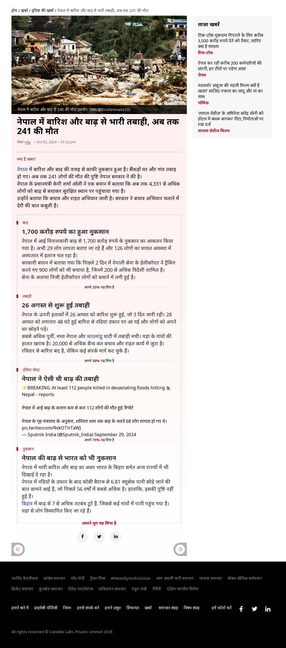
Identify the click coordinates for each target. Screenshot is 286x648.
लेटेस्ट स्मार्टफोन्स (80, 588)
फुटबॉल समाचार (51, 588)
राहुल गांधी (139, 588)
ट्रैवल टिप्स (97, 578)
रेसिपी (156, 588)
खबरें (24, 10)
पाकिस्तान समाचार (112, 588)
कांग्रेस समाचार (54, 578)
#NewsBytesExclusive (131, 578)
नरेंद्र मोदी (78, 578)
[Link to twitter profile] (254, 609)
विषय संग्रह (192, 607)
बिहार (27, 503)
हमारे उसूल (113, 607)
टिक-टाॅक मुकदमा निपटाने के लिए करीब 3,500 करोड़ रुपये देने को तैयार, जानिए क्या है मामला (230, 41)
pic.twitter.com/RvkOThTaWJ (51, 428)
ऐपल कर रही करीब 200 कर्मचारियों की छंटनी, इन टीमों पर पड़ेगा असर (230, 66)
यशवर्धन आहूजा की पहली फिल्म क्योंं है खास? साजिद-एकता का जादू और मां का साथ (230, 91)
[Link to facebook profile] (241, 609)
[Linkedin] (115, 537)
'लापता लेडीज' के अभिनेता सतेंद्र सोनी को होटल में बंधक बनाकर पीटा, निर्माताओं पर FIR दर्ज (231, 119)
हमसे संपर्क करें (88, 607)
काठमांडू (95, 336)
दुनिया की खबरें (43, 10)
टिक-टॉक (205, 52)
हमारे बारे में (20, 607)
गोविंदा (203, 102)
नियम (67, 607)
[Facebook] (82, 537)
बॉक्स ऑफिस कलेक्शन (245, 578)
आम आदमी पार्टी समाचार (175, 578)
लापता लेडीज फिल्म (214, 130)
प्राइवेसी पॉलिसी (46, 607)
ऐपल (202, 74)
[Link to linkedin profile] (268, 609)
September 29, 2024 (115, 434)
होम (14, 10)
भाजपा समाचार (210, 578)
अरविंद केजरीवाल (24, 578)
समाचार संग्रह (168, 607)
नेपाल (22, 169)
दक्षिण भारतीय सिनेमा (183, 588)
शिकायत (133, 607)
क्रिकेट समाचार (22, 588)
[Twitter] (99, 537)
